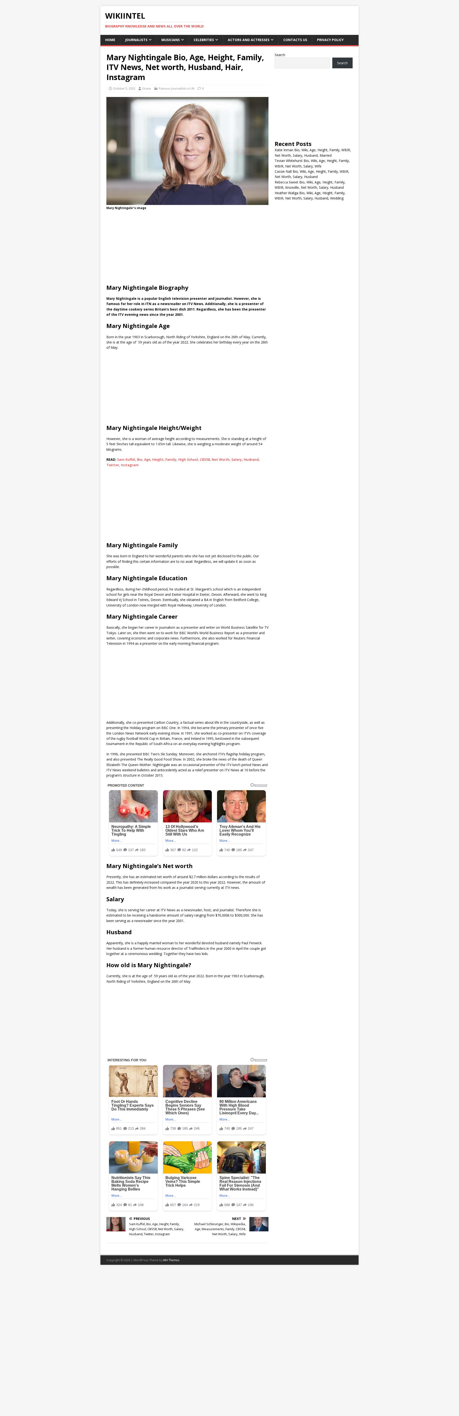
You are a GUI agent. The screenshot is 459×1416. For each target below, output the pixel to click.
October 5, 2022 (124, 88)
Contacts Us (295, 40)
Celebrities (204, 40)
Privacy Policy (330, 40)
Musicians (170, 40)
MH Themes (171, 1260)
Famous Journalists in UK (177, 88)
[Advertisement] (187, 248)
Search (280, 55)
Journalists (136, 40)
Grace (146, 88)
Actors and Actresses (248, 40)
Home (110, 40)
